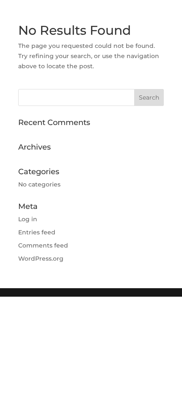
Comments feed (43, 245)
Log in (27, 219)
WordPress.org (40, 258)
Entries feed (36, 232)
